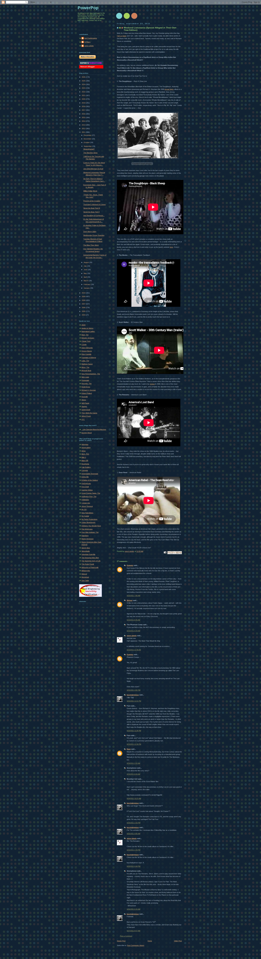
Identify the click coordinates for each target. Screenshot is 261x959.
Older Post (178, 941)
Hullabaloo (85, 500)
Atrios (83, 451)
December (88, 135)
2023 (84, 88)
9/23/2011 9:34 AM (133, 631)
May (85, 273)
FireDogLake (86, 483)
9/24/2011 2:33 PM (133, 823)
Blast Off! (84, 460)
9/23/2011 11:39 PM (134, 744)
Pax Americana (86, 529)
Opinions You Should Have (91, 526)
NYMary (87, 42)
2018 (84, 106)
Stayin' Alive (85, 548)
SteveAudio (85, 551)
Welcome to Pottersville (89, 567)
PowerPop (88, 7)
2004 (84, 315)
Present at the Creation (91, 201)
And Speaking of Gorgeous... (94, 215)
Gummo (130, 565)
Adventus (84, 444)
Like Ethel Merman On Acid (93, 169)
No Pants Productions (89, 519)
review (152, 384)
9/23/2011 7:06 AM (133, 595)
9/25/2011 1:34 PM (133, 850)
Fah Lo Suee (121, 36)
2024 (84, 84)
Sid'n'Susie (85, 403)
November (88, 139)
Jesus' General (87, 506)
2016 (84, 114)
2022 (84, 92)
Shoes (83, 400)
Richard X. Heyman (88, 390)
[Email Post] (165, 552)
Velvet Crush (86, 416)
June (86, 270)
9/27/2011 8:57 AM (133, 931)
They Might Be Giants (89, 413)
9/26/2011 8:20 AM (133, 909)
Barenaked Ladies (88, 331)
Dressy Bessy (86, 351)
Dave (129, 749)
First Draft (85, 487)
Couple (84, 344)
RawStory (85, 536)
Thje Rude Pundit (87, 564)
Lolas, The (85, 361)
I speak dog (85, 503)
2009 (84, 296)
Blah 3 (83, 457)
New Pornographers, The (90, 374)
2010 (84, 293)
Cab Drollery (86, 467)
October (87, 142)
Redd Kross (85, 387)
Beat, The (85, 335)
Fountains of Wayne (88, 357)
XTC (83, 419)
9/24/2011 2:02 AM (133, 763)
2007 (84, 304)
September (88, 146)
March (86, 281)
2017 (84, 110)
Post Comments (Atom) (135, 945)
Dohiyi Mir (85, 477)
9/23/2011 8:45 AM (133, 620)
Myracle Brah (86, 370)
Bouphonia (85, 464)
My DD (84, 509)
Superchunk (85, 410)
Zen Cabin (85, 580)
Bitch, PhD (85, 454)
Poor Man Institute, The (89, 532)
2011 (84, 132)
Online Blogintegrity (88, 522)
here (171, 247)
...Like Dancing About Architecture (93, 429)
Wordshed (85, 577)
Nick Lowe (85, 377)
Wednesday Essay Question (93, 235)
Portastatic (85, 380)
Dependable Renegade (89, 474)
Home (150, 941)
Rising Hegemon (87, 539)
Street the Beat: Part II (91, 212)
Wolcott (84, 574)
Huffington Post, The (88, 496)
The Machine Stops (90, 153)
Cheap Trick (85, 341)
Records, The (86, 383)
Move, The (85, 367)
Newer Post (121, 941)
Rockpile (84, 397)
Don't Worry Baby (89, 231)
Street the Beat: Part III (91, 208)
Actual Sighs (169, 89)
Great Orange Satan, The (90, 493)
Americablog (85, 447)
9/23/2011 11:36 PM (134, 731)
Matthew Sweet (87, 364)
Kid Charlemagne (90, 38)
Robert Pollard (86, 393)
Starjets (84, 406)
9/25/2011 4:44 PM (133, 866)
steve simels (132, 636)
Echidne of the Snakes (89, 480)
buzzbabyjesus (133, 695)
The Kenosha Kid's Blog (90, 558)
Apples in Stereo (87, 328)
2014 (84, 121)
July (85, 266)
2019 (84, 103)
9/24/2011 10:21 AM (134, 798)
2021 (84, 95)
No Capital (85, 516)
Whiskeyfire (85, 571)
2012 (84, 128)
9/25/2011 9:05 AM (133, 834)
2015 (84, 117)
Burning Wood (86, 433)
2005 (84, 311)
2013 (84, 125)
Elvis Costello (86, 354)
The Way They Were (91, 245)
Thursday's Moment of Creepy (94, 204)
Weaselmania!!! (89, 149)
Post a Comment (126, 936)
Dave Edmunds (87, 348)
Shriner (129, 600)
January (87, 288)
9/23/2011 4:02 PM (133, 690)
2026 (84, 77)
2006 (84, 307)
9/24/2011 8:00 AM (133, 774)
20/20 (83, 325)
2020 (84, 99)
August (86, 262)
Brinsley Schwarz (87, 338)
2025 (84, 81)
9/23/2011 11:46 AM (134, 650)
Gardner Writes (87, 490)
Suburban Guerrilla (88, 554)
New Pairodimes (87, 513)
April (85, 277)
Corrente (84, 470)
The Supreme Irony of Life (90, 561)
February (87, 284)
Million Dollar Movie (90, 191)
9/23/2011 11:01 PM (134, 701)
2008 (84, 300)
